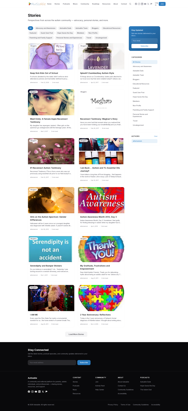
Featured (33, 33)
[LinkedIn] (142, 4)
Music (75, 4)
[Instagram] (139, 4)
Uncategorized (101, 38)
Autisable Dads (65, 28)
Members (80, 33)
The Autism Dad (146, 390)
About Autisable (123, 382)
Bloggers (95, 28)
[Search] (130, 4)
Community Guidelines (126, 390)
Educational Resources (111, 28)
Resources (106, 4)
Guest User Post (47, 33)
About (115, 4)
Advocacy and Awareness (45, 28)
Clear (155, 136)
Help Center (99, 390)
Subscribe (144, 46)
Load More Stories (76, 334)
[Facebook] (136, 4)
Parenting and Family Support (41, 38)
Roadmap (95, 4)
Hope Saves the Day (65, 33)
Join (162, 4)
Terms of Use (125, 405)
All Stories (136, 62)
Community (85, 4)
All (30, 28)
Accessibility (122, 393)
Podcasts (66, 4)
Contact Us (122, 386)
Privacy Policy (113, 405)
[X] (148, 4)
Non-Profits (93, 33)
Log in (156, 4)
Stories (57, 4)
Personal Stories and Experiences (69, 38)
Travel (88, 38)
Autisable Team (81, 28)
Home (49, 4)
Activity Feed (100, 386)
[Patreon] (151, 4)
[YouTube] (145, 4)
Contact (124, 4)
